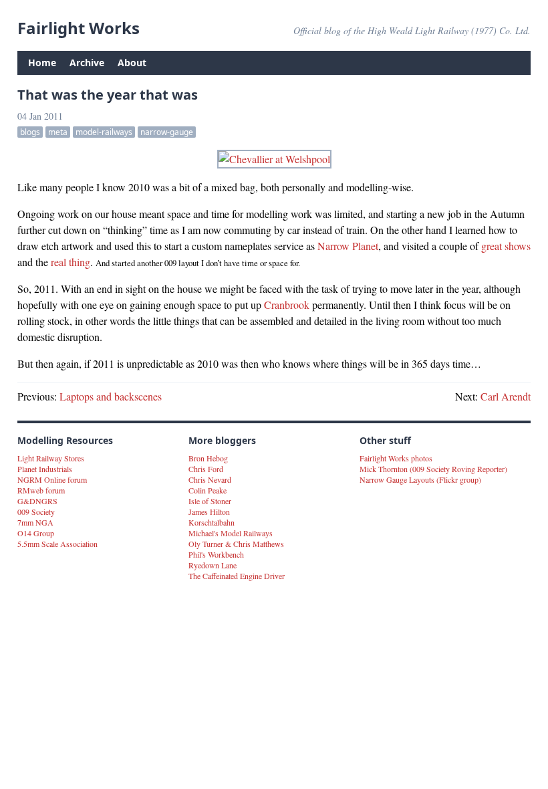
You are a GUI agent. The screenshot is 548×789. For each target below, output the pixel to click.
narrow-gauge (166, 132)
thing (79, 262)
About (132, 62)
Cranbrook (286, 305)
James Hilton (209, 511)
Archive (87, 62)
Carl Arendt (506, 396)
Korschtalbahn (211, 522)
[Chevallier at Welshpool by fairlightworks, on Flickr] (274, 159)
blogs (30, 132)
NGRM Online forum (52, 479)
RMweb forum (41, 490)
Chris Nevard (209, 479)
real (58, 262)
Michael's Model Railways (230, 533)
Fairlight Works (78, 28)
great (491, 246)
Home (42, 62)
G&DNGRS (37, 500)
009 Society (36, 511)
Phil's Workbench (216, 554)
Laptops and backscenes (110, 396)
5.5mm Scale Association (57, 543)
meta (57, 132)
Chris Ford (205, 468)
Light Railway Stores (50, 458)
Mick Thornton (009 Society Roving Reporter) (433, 468)
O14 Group (35, 533)
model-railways (104, 132)
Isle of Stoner (209, 500)
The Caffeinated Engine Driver (236, 575)
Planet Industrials (44, 468)
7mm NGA (35, 522)
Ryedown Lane (212, 565)
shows (518, 246)
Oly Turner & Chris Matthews (236, 543)
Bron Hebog (208, 458)
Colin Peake (207, 490)
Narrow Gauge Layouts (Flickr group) (420, 479)
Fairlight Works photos (396, 458)
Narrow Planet (347, 246)
